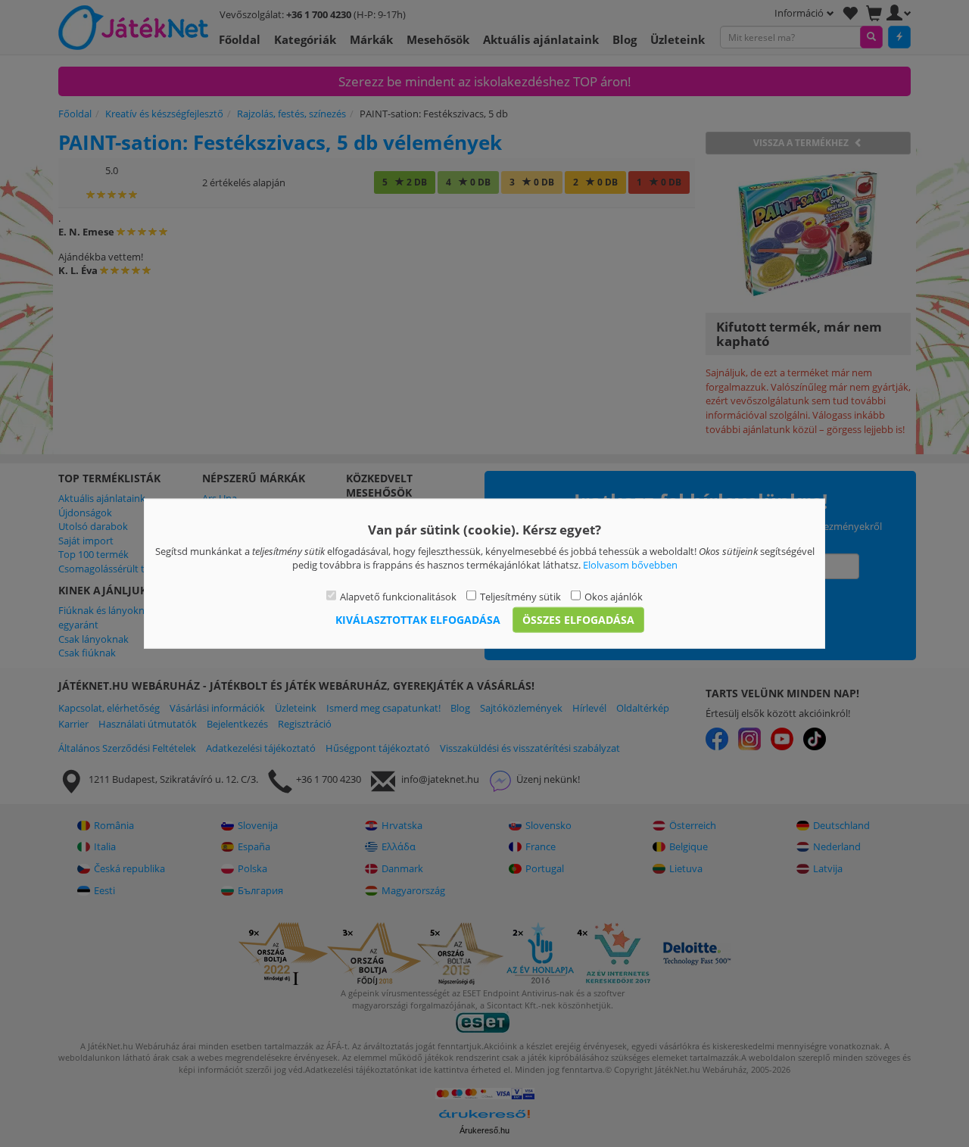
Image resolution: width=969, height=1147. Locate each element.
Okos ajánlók (613, 596)
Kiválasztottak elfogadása (417, 619)
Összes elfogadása (578, 619)
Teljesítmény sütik (520, 596)
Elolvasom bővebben (630, 565)
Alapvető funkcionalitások (398, 596)
